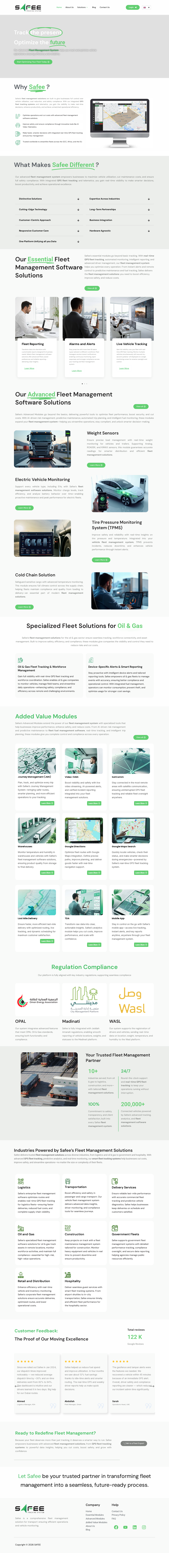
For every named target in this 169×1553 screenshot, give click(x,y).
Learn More (29, 368)
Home (59, 7)
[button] (82, 383)
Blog (94, 7)
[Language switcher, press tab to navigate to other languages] (146, 7)
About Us (69, 7)
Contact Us (105, 7)
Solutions (81, 7)
